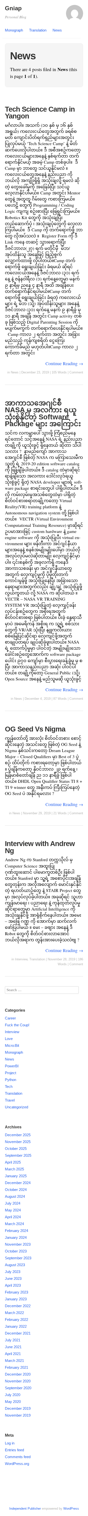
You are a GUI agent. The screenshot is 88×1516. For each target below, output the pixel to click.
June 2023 (13, 1278)
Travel (10, 1100)
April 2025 (13, 1162)
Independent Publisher (25, 1508)
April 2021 (13, 1354)
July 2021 (12, 1340)
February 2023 (16, 1292)
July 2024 (12, 1203)
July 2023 (12, 1272)
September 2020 (18, 1388)
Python (10, 1080)
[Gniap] (74, 15)
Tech (8, 1086)
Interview (21, 959)
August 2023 (15, 1265)
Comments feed (18, 1457)
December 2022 (18, 1306)
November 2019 (18, 1415)
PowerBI (12, 1066)
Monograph (14, 30)
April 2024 (13, 1217)
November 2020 (18, 1381)
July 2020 (12, 1395)
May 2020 (13, 1401)
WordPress (71, 1508)
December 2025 (18, 1135)
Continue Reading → (64, 363)
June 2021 (13, 1347)
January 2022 (16, 1326)
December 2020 (18, 1374)
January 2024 (16, 1237)
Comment (76, 372)
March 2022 (14, 1313)
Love (9, 1039)
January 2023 (16, 1299)
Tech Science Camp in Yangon (40, 112)
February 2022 (16, 1319)
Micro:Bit (12, 1045)
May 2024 (13, 1210)
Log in (9, 1443)
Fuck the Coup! (17, 1025)
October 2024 (16, 1189)
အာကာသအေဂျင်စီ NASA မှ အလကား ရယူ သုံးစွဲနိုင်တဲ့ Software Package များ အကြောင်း (43, 413)
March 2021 (14, 1360)
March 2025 (14, 1169)
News (57, 30)
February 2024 (16, 1231)
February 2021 (16, 1367)
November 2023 (18, 1244)
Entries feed (14, 1450)
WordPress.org (17, 1464)
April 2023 (13, 1285)
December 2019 (18, 1408)
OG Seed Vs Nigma (35, 729)
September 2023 (18, 1258)
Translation (37, 30)
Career (10, 1018)
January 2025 (16, 1176)
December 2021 (18, 1333)
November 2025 (18, 1142)
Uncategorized (16, 1107)
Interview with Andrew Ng (40, 847)
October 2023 (16, 1251)
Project (10, 1073)
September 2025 (18, 1155)
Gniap (13, 8)
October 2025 (16, 1148)
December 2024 (18, 1183)
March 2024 (14, 1224)
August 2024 (15, 1196)
